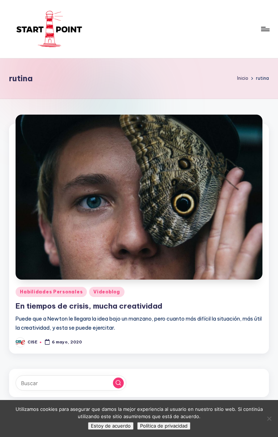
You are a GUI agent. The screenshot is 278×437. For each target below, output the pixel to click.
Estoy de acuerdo (111, 426)
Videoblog (106, 291)
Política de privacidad (164, 426)
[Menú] (265, 29)
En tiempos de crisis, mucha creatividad (89, 305)
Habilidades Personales (51, 291)
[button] (118, 383)
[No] (269, 418)
